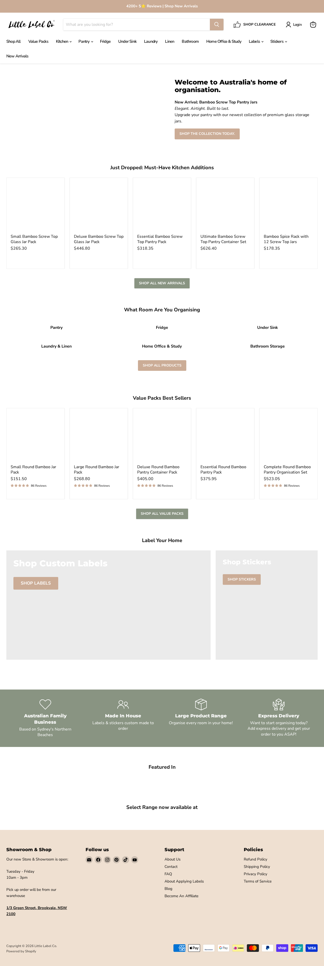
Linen (169, 41)
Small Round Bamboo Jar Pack (33, 469)
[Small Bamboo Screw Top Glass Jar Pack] (35, 206)
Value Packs (38, 41)
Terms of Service (258, 881)
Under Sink (127, 41)
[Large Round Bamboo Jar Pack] (99, 437)
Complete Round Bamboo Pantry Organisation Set (287, 469)
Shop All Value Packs (162, 513)
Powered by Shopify (21, 951)
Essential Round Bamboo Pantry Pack (223, 469)
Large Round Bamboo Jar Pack (96, 469)
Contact (171, 866)
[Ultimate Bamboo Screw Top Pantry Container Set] (225, 206)
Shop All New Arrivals (162, 283)
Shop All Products (162, 365)
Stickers (277, 41)
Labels (255, 41)
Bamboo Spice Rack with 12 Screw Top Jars (286, 239)
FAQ (168, 873)
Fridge (105, 41)
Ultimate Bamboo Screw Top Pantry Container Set (223, 239)
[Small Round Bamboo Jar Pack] (35, 437)
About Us (172, 859)
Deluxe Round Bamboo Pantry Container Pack (158, 469)
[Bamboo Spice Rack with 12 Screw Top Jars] (288, 206)
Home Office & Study (223, 41)
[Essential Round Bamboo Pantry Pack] (225, 437)
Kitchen (62, 41)
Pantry (84, 41)
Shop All (13, 41)
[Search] (217, 24)
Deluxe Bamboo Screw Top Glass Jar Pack (99, 239)
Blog (168, 888)
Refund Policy (255, 859)
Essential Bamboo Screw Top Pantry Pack (160, 239)
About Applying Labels (184, 881)
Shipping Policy (257, 866)
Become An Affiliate (181, 895)
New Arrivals (17, 56)
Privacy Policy (255, 873)
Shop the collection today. (207, 133)
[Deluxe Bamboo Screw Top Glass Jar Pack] (99, 206)
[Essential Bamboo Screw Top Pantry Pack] (162, 206)
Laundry (150, 41)
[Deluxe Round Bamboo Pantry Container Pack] (162, 437)
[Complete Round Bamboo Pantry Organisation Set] (288, 437)
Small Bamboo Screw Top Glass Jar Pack (34, 239)
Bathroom (190, 41)
